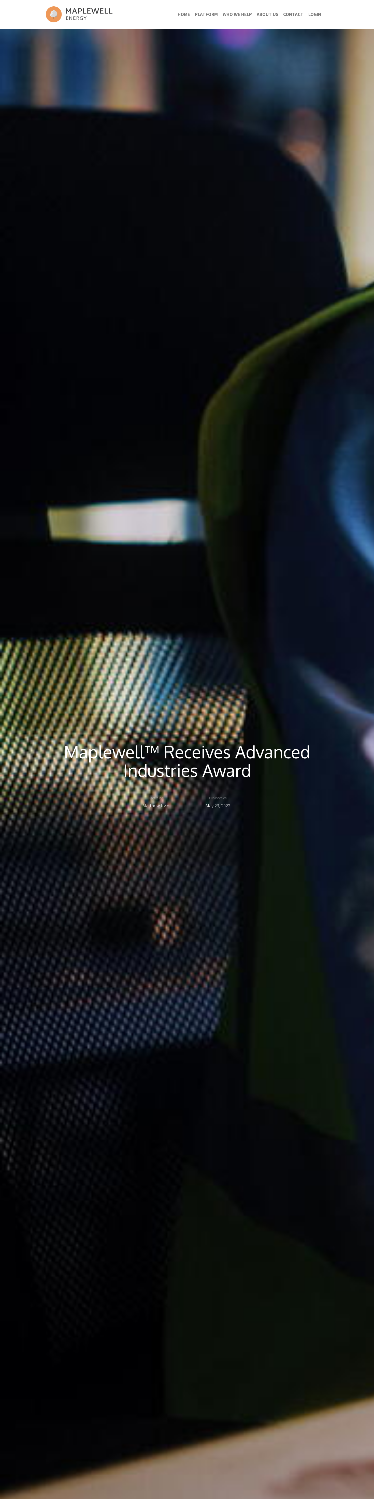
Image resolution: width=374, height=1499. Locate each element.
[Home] (79, 14)
